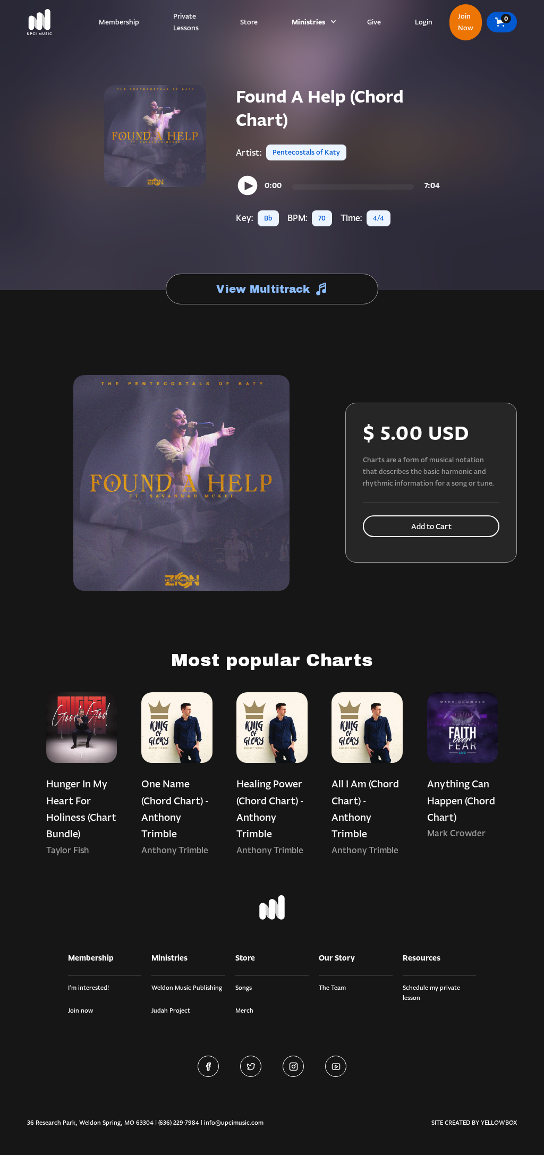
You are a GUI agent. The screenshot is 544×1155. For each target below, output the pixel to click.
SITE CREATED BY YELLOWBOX (474, 1122)
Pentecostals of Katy (306, 152)
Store (249, 22)
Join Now (465, 22)
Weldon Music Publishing (186, 987)
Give (374, 22)
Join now (80, 1010)
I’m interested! (88, 987)
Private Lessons (186, 22)
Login (423, 22)
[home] (39, 22)
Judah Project (170, 1010)
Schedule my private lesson (431, 992)
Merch (244, 1010)
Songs (243, 987)
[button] (312, 22)
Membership (119, 22)
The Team (332, 987)
